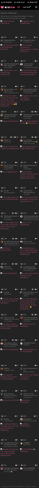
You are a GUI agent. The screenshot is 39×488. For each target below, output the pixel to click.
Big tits (6, 419)
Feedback (33, 486)
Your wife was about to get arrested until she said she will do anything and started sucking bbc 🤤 (30, 318)
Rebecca (7, 140)
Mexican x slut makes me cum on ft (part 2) (11, 318)
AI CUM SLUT (19, 2)
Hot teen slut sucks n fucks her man (30, 293)
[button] (18, 7)
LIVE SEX (26, 7)
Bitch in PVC (27, 241)
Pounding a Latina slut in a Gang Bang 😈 (11, 343)
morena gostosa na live (30, 369)
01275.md (7, 267)
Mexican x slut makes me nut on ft (30, 394)
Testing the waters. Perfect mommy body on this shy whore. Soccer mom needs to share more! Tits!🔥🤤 (11, 115)
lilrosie (6, 191)
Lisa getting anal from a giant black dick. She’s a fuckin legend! (30, 267)
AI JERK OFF (32, 2)
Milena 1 (6, 368)
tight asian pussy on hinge (30, 166)
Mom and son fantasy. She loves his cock (10, 394)
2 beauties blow (9, 40)
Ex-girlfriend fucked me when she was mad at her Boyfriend (11, 443)
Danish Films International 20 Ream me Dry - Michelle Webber (29, 191)
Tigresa (6, 292)
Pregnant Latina (29, 40)
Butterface (27, 419)
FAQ (10, 486)
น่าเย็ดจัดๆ (26, 443)
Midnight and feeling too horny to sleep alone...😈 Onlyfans (11, 469)
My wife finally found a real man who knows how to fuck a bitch (12, 242)
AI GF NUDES (6, 2)
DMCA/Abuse (20, 486)
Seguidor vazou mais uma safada (31, 115)
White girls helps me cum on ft (11, 217)
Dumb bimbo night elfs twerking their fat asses (30, 90)
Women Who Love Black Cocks (10, 90)
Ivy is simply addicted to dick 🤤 (30, 140)
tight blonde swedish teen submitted (11, 64)
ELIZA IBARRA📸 (29, 468)
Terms (14, 486)
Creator (27, 486)
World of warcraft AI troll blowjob (11, 166)
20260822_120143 (29, 343)
